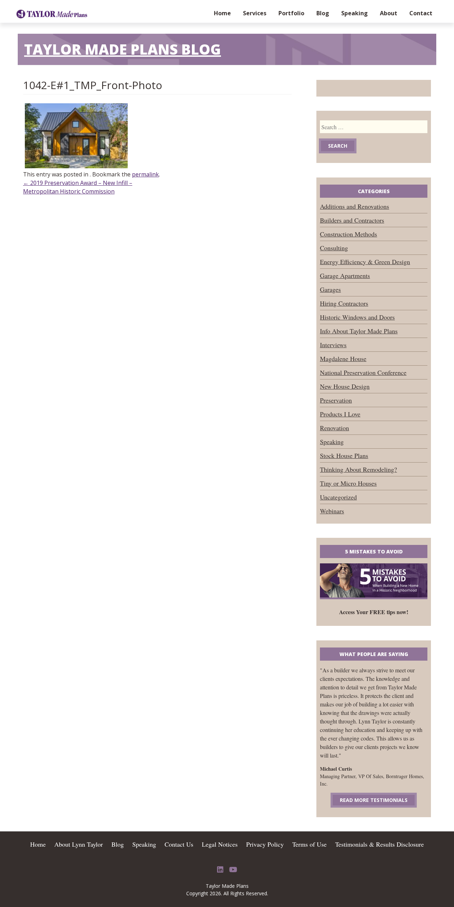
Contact (420, 13)
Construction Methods (348, 234)
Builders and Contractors (352, 220)
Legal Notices (220, 844)
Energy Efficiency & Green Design (365, 261)
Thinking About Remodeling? (358, 469)
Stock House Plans (344, 455)
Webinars (332, 511)
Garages (330, 289)
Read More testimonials (374, 800)
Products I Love (340, 414)
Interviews (333, 344)
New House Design (345, 386)
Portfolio (291, 13)
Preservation (336, 400)
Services (254, 13)
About (388, 13)
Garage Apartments (345, 275)
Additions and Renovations (354, 206)
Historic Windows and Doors (357, 317)
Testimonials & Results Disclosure (379, 844)
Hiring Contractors (344, 303)
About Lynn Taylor (78, 844)
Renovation (334, 428)
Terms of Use (309, 844)
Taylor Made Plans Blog (122, 49)
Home (222, 13)
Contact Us (179, 844)
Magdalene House (343, 358)
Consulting (334, 248)
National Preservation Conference (363, 372)
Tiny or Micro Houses (348, 483)
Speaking (354, 13)
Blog (322, 13)
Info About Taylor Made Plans (359, 331)
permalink (145, 174)
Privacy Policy (265, 844)
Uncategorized (338, 497)
